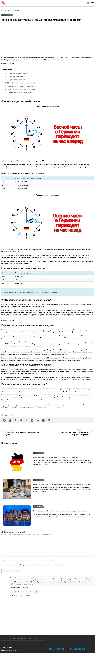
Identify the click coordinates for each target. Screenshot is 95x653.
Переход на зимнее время (17, 80)
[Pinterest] (26, 420)
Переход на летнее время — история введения (21, 86)
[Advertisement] (47, 38)
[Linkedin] (37, 420)
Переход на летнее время (17, 76)
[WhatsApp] (43, 420)
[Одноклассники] (9, 420)
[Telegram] (32, 420)
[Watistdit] (3, 3)
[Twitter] (21, 420)
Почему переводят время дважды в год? (20, 92)
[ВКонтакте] (4, 420)
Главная (3, 10)
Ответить (25, 587)
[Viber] (48, 420)
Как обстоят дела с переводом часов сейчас (21, 89)
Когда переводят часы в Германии (17, 73)
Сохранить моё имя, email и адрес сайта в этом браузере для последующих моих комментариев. (35, 565)
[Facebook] (15, 420)
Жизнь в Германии (13, 10)
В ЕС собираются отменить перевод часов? (21, 83)
